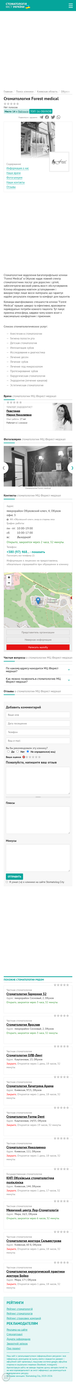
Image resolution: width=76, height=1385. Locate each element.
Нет (22, 751)
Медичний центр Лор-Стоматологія (32, 1210)
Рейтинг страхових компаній (24, 1318)
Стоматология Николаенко (26, 1147)
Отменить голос (23, 757)
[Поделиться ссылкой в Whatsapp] (58, 118)
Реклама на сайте (17, 1329)
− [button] (9, 583)
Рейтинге (23, 111)
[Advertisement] (38, 49)
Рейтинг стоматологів (19, 1313)
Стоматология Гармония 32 (26, 994)
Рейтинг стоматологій (20, 1309)
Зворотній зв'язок (17, 1343)
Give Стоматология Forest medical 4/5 (36, 757)
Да (12, 751)
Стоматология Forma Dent (25, 1116)
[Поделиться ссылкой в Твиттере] (52, 118)
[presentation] (5, 468)
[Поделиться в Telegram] (41, 118)
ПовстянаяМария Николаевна (19, 413)
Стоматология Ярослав (23, 1024)
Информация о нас (17, 168)
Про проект (13, 1348)
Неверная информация (38, 639)
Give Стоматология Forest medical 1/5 (27, 757)
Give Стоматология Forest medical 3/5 (33, 757)
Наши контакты (15, 182)
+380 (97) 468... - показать (26, 553)
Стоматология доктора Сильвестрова (33, 1241)
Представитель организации (38, 632)
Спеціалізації (15, 1334)
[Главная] (21, 5)
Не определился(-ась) (43, 751)
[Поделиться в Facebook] (47, 118)
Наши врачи (13, 173)
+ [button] (9, 577)
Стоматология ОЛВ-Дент (24, 1055)
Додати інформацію (18, 1339)
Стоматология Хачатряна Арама (29, 1086)
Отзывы (11, 187)
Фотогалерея (14, 177)
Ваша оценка (13, 757)
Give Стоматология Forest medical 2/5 (30, 757)
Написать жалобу (38, 647)
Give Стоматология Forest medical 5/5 (39, 757)
